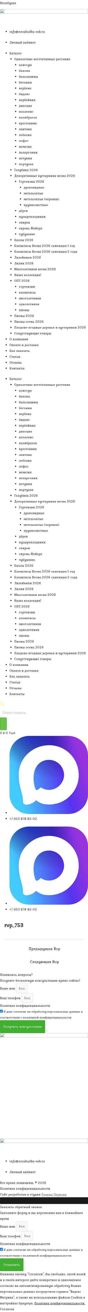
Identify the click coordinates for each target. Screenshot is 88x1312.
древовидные (34, 187)
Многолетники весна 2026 (35, 269)
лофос (23, 140)
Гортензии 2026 (31, 181)
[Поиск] (3, 723)
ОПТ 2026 (22, 281)
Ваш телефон (10, 998)
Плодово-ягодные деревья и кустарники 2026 (50, 327)
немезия (25, 146)
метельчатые (33, 193)
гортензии (27, 286)
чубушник (27, 234)
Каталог (15, 53)
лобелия (25, 135)
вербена (25, 88)
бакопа (24, 70)
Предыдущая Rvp (44, 949)
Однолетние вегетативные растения (42, 59)
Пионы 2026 (24, 316)
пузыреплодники (32, 216)
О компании (18, 339)
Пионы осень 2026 (29, 321)
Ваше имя (8, 988)
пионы (24, 310)
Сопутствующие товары (32, 333)
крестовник (28, 123)
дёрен (23, 210)
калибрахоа (28, 117)
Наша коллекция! (27, 275)
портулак (26, 164)
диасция (25, 105)
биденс (24, 94)
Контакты (17, 368)
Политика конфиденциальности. (59, 1303)
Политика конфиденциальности (25, 1005)
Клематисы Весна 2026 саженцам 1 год (44, 246)
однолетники (29, 304)
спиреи (24, 222)
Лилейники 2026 (27, 257)
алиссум (25, 65)
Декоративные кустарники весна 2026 (44, 175)
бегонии (25, 82)
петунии (25, 158)
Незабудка (8, 3)
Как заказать (19, 351)
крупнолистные (36, 205)
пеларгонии (28, 152)
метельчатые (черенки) (41, 199)
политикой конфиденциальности (47, 1017)
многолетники (30, 298)
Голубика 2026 (26, 170)
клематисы (27, 292)
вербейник (27, 100)
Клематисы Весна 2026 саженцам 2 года (45, 251)
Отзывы (15, 362)
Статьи (14, 356)
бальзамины (28, 76)
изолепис (26, 111)
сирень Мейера (30, 228)
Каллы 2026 (23, 240)
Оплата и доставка (24, 345)
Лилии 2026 (24, 263)
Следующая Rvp (44, 962)
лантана (25, 129)
